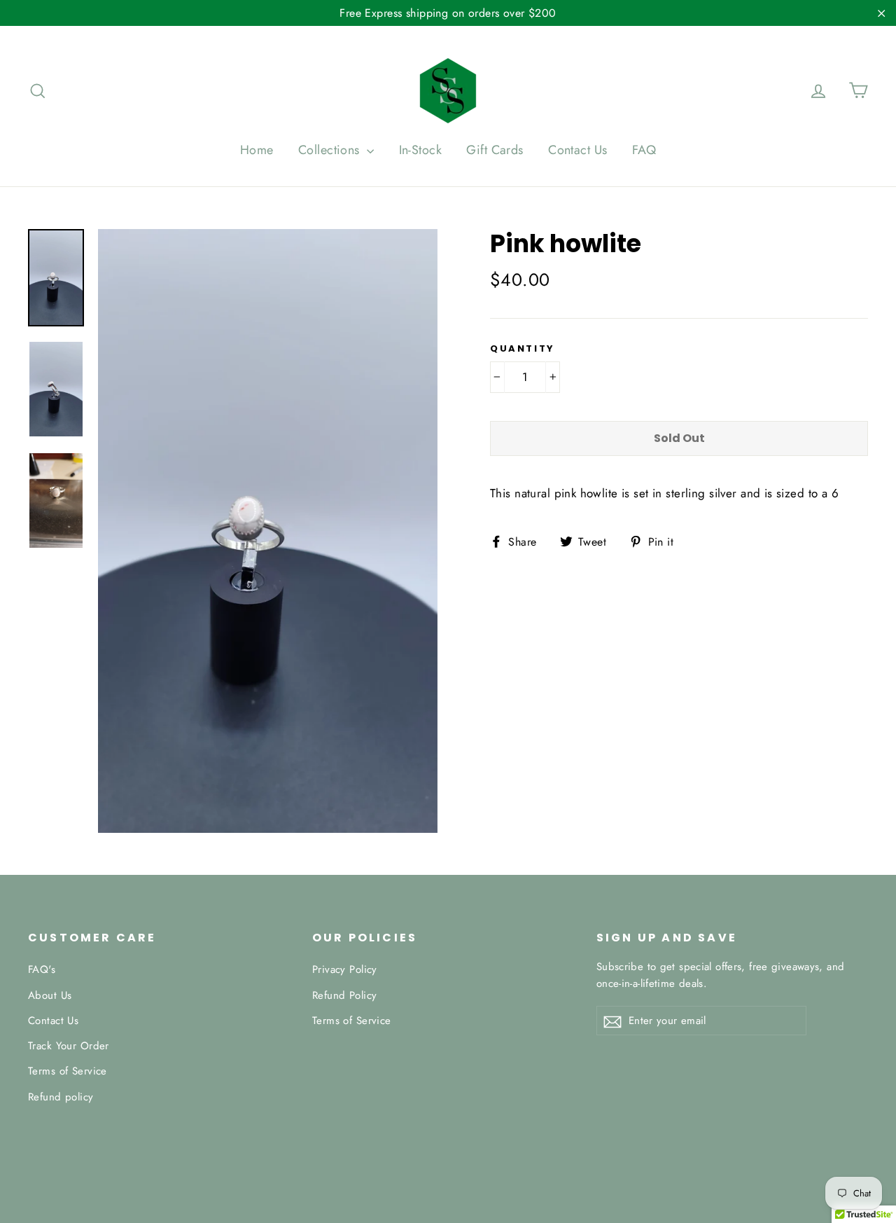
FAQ (644, 150)
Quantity (522, 348)
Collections (330, 150)
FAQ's (41, 969)
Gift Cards (494, 150)
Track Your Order (68, 1045)
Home (257, 150)
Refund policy (61, 1097)
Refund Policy (344, 995)
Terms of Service (67, 1071)
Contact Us (577, 150)
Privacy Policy (344, 969)
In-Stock (420, 150)
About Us (49, 995)
